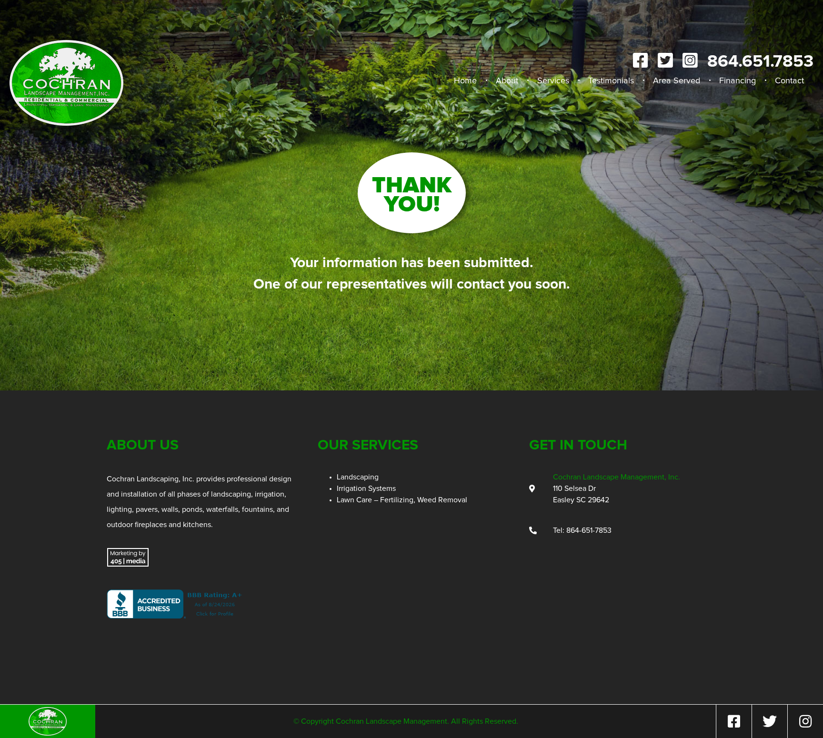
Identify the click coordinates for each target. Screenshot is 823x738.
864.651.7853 (760, 61)
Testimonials (611, 81)
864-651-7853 (589, 530)
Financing (737, 81)
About (507, 81)
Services (553, 81)
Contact (789, 81)
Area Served (676, 81)
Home (465, 81)
